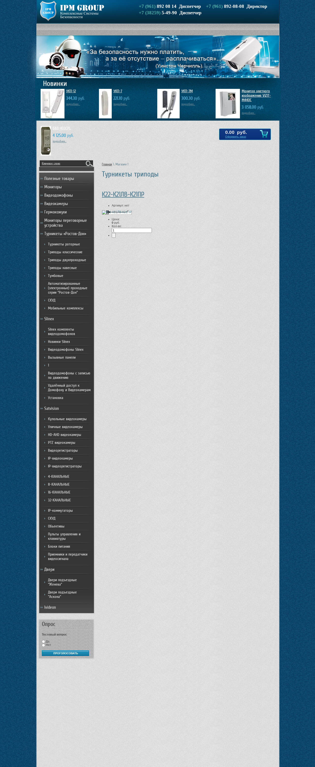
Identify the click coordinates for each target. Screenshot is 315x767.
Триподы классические (65, 252)
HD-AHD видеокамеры (64, 434)
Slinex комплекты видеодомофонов (61, 331)
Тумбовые (55, 275)
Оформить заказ (235, 136)
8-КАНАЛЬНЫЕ (59, 484)
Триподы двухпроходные (67, 260)
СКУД (51, 300)
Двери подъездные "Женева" (62, 582)
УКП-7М (187, 91)
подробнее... (73, 104)
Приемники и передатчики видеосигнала (67, 556)
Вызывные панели (62, 357)
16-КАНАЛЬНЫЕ (59, 492)
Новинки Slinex (59, 341)
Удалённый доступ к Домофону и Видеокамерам (69, 387)
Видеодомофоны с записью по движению (69, 375)
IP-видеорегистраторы (65, 466)
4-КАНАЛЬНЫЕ (58, 476)
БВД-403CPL (62, 128)
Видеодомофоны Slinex (65, 349)
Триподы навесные (62, 268)
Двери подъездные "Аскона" (62, 594)
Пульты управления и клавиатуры (64, 536)
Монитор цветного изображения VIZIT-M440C (256, 95)
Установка (55, 398)
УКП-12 (71, 91)
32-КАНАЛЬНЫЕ (59, 500)
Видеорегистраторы (63, 450)
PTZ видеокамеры (61, 442)
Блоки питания (59, 546)
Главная (107, 164)
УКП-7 (117, 91)
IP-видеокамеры (60, 458)
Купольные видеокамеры (67, 419)
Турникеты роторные (64, 244)
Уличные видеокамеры (65, 427)
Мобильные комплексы (65, 308)
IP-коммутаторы (60, 510)
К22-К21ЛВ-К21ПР (123, 194)
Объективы (56, 526)
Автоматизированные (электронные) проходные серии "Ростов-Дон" (67, 288)
